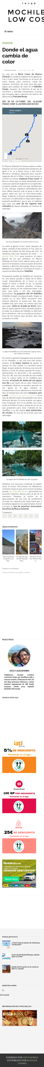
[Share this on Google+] (15, 516)
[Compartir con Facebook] (4, 516)
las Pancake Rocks (18, 491)
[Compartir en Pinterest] (36, 516)
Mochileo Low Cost (10, 70)
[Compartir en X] (10, 516)
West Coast (7, 43)
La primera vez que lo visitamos (23, 395)
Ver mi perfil (4, 995)
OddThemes (30, 1057)
